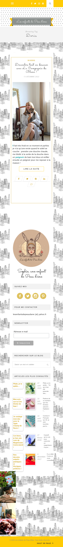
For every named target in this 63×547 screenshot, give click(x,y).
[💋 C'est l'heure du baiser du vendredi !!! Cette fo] (8, 527)
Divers (31, 60)
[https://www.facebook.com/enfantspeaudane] (20, 299)
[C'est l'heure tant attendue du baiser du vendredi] (8, 495)
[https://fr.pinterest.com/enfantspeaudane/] (43, 299)
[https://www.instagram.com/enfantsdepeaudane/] (35, 299)
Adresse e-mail (21, 331)
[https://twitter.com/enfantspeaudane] (27, 299)
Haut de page (44, 543)
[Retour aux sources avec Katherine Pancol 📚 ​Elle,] (8, 479)
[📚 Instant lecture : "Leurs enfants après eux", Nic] (8, 511)
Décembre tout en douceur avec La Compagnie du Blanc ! (31, 68)
